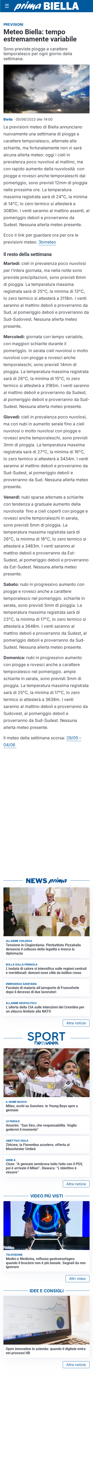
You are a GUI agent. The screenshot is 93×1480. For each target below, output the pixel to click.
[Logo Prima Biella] (46, 6)
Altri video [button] (77, 1278)
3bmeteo (47, 242)
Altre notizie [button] (76, 1023)
